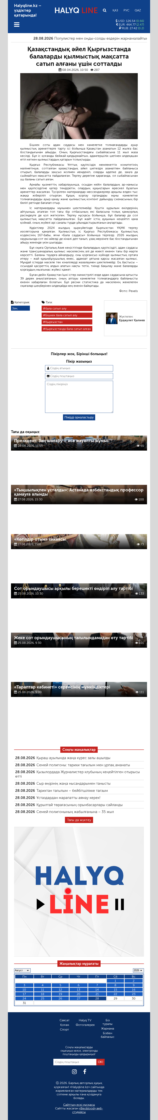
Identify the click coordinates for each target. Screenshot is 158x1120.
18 (42, 994)
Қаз (115, 10)
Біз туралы (108, 1022)
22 (115, 994)
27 (78, 998)
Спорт (64, 1029)
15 (115, 989)
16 (133, 989)
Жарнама (107, 1028)
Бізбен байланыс (107, 1035)
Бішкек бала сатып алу (61, 315)
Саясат (65, 1020)
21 (97, 994)
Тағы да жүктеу (79, 820)
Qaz (138, 10)
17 (24, 994)
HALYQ (76, 10)
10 (24, 989)
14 (97, 989)
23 (133, 994)
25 (42, 998)
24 (24, 998)
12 (60, 989)
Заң (14, 308)
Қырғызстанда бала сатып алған (68, 329)
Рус (126, 10)
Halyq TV (85, 1020)
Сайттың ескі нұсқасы (79, 1105)
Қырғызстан (53, 322)
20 (78, 994)
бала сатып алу (55, 308)
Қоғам (64, 1025)
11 (42, 989)
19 (60, 994)
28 (97, 998)
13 (78, 989)
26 (60, 998)
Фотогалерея (85, 1025)
